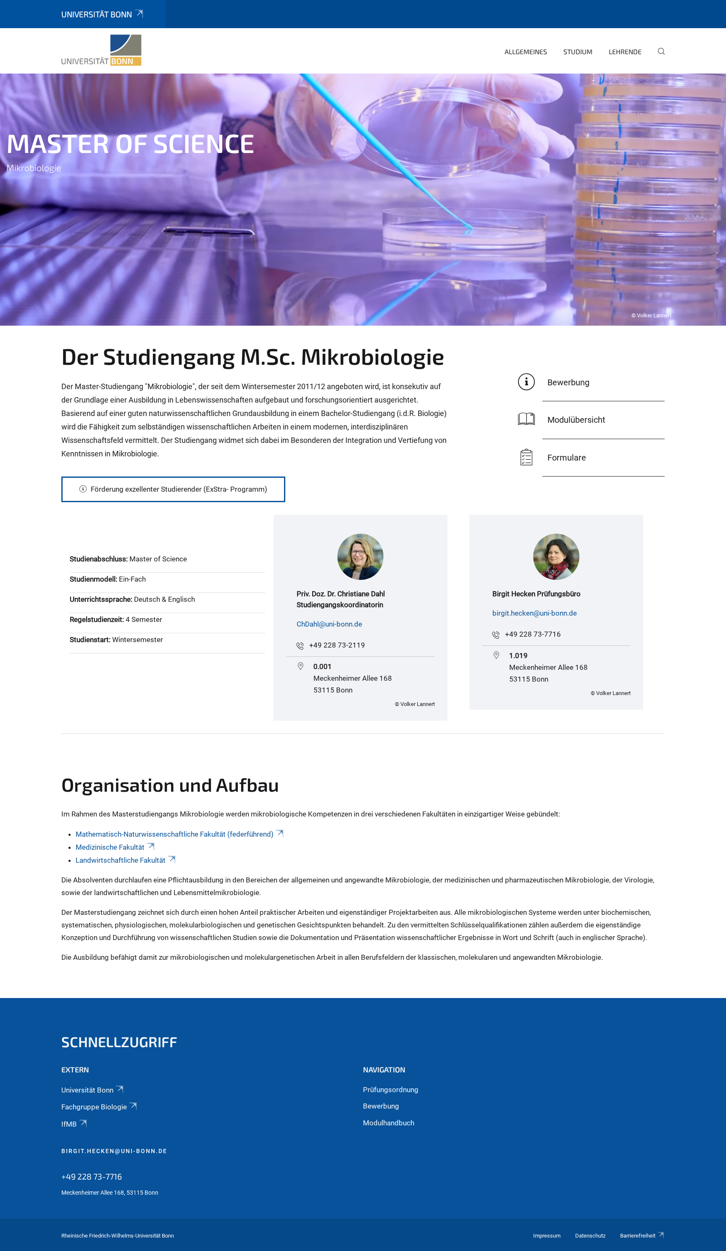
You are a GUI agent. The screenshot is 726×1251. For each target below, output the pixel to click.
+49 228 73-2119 (337, 645)
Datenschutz (590, 1236)
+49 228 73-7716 (533, 634)
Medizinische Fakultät (110, 847)
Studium (577, 51)
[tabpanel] (363, 200)
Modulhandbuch (388, 1123)
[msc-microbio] (101, 50)
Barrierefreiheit (637, 1236)
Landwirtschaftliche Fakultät (121, 860)
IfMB (69, 1124)
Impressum (546, 1236)
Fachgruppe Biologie (94, 1107)
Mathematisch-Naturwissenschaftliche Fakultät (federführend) (175, 834)
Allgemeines (526, 51)
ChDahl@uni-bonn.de (329, 624)
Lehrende (625, 51)
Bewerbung (381, 1106)
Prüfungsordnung (390, 1089)
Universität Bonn (96, 14)
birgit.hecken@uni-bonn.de (534, 613)
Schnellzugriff (119, 1041)
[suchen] (658, 57)
